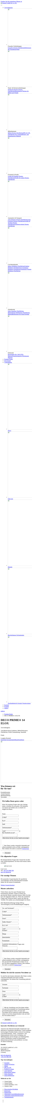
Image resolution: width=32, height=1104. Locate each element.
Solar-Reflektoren (9, 1075)
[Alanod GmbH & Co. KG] (9, 3)
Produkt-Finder (8, 714)
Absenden (7, 853)
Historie (10, 567)
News (9, 430)
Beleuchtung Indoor (9, 1072)
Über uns (10, 499)
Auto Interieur (8, 1070)
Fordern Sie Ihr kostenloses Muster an (11, 1)
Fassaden (6, 1063)
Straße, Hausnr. (6, 922)
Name (4, 814)
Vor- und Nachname (8, 908)
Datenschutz (25, 848)
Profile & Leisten (9, 1069)
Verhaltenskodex (9, 1097)
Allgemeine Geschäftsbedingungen (14, 1094)
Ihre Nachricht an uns (8, 832)
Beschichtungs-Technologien (16, 635)
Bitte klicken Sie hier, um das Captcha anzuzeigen (16, 838)
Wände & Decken (9, 1064)
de (6, 708)
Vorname (4, 984)
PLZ (3, 821)
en (5, 708)
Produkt (4, 930)
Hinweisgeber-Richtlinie (11, 1089)
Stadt (3, 824)
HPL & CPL (7, 1067)
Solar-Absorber (8, 1074)
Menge (4, 934)
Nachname (5, 988)
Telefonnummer (7, 827)
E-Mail (4, 817)
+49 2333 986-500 (8, 870)
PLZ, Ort (5, 925)
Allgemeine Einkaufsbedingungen (13, 1095)
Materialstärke (6, 937)
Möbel (6, 1066)
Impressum (7, 1091)
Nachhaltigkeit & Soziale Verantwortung (19, 703)
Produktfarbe (5, 941)
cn (7, 708)
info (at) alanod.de (6, 872)
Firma (4, 918)
